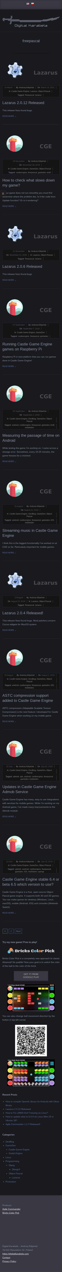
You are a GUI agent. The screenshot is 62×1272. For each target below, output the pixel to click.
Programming (12, 1161)
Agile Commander (11, 1209)
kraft (49, 172)
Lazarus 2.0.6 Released (22, 266)
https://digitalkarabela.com (15, 1253)
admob (16, 776)
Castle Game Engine (20, 91)
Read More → (9, 116)
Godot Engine (16, 1153)
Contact (6, 1257)
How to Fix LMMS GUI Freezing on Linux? (27, 1113)
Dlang (12, 1165)
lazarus (38, 95)
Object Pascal (44, 91)
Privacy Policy (9, 1261)
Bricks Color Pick (10, 1213)
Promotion (11, 1181)
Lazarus (33, 91)
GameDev (34, 169)
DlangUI (16, 1169)
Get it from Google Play (31, 976)
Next (18, 931)
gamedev (42, 172)
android (15, 425)
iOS (52, 520)
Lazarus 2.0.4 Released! (22, 613)
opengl (41, 872)
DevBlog (32, 419)
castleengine (21, 172)
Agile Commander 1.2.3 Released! (23, 1124)
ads (21, 776)
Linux (8, 1157)
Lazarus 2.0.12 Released (23, 103)
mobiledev (29, 427)
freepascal (29, 95)
